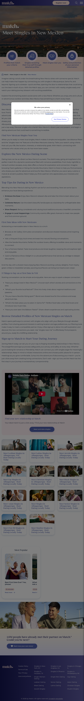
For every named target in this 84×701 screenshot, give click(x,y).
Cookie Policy (49, 113)
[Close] (70, 104)
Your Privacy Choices (60, 119)
